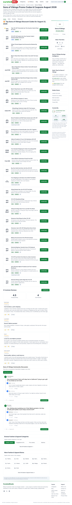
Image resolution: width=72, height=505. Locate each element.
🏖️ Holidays (31, 1)
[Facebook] (4, 491)
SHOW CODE (44, 29)
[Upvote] (9, 388)
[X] (7, 491)
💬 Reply (13, 314)
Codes (4, 19)
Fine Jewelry (32, 442)
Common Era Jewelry (57, 95)
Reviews (14, 19)
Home (4, 5)
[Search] (65, 2)
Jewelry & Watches (21, 5)
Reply (16, 388)
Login (47, 1)
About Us (63, 490)
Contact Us (63, 488)
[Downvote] (12, 388)
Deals (9, 19)
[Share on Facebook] (57, 43)
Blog (37, 1)
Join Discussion (44, 400)
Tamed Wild (55, 102)
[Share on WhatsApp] (62, 43)
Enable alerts (56, 78)
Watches (43, 442)
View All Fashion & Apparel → (26, 446)
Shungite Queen (56, 100)
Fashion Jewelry (30, 5)
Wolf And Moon (55, 97)
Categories (23, 1)
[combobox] (58, 2)
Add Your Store (54, 493)
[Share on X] (60, 43)
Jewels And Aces (56, 93)
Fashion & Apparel (11, 5)
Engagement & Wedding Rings (21, 442)
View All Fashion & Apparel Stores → (26, 472)
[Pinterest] (9, 491)
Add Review (45, 290)
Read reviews (57, 83)
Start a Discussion (7, 372)
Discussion (20, 19)
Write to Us (63, 486)
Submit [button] (42, 1)
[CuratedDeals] (10, 1)
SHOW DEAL (44, 59)
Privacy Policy (64, 495)
